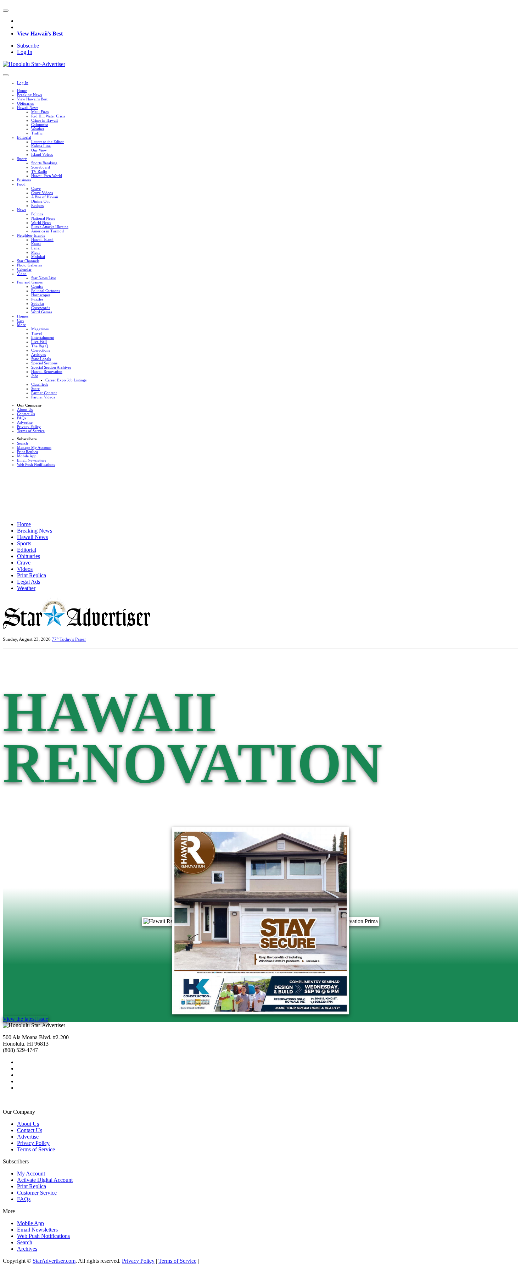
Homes (22, 316)
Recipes (37, 205)
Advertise (25, 422)
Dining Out (40, 201)
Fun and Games (30, 282)
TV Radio (39, 171)
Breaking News (29, 95)
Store (35, 388)
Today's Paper (73, 639)
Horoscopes (40, 295)
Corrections (40, 350)
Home (22, 90)
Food (21, 184)
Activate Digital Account (45, 1180)
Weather (37, 129)
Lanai (35, 248)
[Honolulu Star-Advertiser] (34, 64)
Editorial (24, 137)
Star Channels (28, 261)
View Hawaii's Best (40, 34)
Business (24, 180)
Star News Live (43, 278)
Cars (20, 320)
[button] (6, 11)
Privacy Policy (29, 426)
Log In (24, 52)
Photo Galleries (29, 265)
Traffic (37, 133)
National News (43, 218)
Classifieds (39, 384)
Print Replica (27, 452)
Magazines (40, 329)
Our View (39, 150)
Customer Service (37, 1193)
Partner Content (44, 393)
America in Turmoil (47, 231)
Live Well (39, 342)
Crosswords (40, 307)
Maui (35, 252)
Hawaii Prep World (46, 175)
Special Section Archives (51, 367)
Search (22, 443)
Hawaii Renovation (46, 371)
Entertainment (42, 337)
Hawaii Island (42, 239)
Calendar (24, 269)
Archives (38, 354)
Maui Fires (40, 112)
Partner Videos (43, 397)
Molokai (38, 256)
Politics (37, 214)
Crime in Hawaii (44, 120)
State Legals (41, 359)
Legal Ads (28, 582)
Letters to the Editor (47, 141)
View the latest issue (25, 1019)
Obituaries (25, 103)
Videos (25, 569)
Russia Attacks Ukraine (49, 227)
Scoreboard (40, 167)
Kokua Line (41, 146)
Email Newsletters (31, 460)
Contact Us (26, 414)
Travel (36, 333)
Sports (22, 158)
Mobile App (27, 456)
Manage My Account (34, 447)
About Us (25, 409)
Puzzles (37, 299)
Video (22, 273)
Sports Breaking (44, 163)
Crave (36, 188)
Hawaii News (27, 107)
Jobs (34, 376)
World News (41, 222)
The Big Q (39, 346)
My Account (31, 1173)
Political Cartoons (45, 290)
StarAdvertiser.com (54, 1261)
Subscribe (28, 46)
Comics (37, 286)
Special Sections (44, 363)
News (21, 210)
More (21, 325)
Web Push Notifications (36, 464)
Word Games (41, 312)
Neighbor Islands (31, 235)
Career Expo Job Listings (65, 380)
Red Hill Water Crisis (48, 116)
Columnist (39, 124)
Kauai (36, 244)
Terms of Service (31, 431)
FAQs (21, 418)
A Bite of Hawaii (44, 197)
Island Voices (42, 154)
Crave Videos (42, 193)
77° (56, 639)
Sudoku (37, 303)
